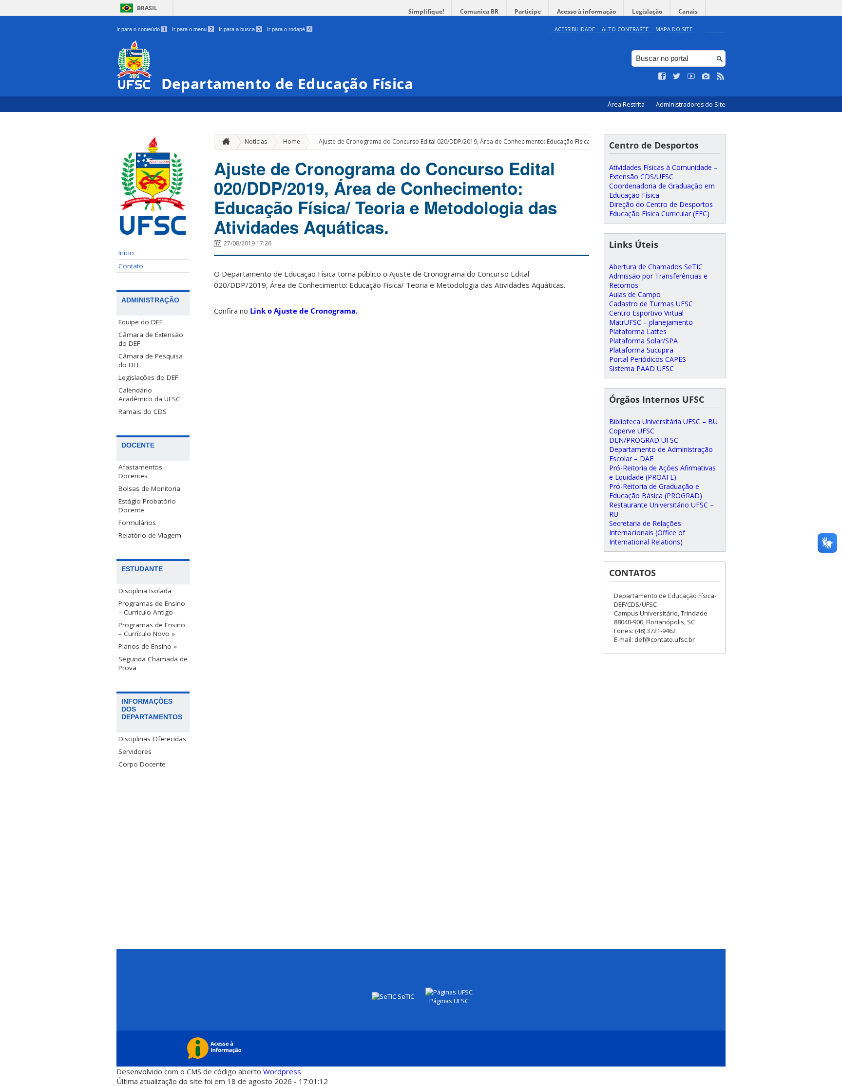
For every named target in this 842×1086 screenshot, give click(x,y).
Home (291, 141)
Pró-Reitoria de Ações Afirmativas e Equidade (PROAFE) (662, 472)
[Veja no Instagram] (706, 76)
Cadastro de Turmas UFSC (651, 303)
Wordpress (282, 1071)
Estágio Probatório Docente (147, 505)
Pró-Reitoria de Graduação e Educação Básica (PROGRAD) (655, 491)
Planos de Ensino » (147, 646)
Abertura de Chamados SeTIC (656, 266)
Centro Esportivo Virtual (646, 313)
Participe (528, 11)
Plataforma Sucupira (641, 350)
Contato (130, 266)
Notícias (256, 141)
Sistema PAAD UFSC (641, 368)
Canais (688, 11)
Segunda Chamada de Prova (153, 663)
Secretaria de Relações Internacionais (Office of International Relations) (647, 532)
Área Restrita (627, 104)
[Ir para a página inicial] (223, 142)
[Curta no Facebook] (662, 76)
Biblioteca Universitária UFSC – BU (663, 421)
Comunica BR (479, 11)
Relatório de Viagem (149, 535)
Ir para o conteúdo (141, 29)
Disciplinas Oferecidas (152, 738)
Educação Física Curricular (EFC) (659, 213)
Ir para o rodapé (289, 29)
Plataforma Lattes (638, 331)
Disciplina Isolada (145, 590)
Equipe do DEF (140, 322)
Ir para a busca (240, 29)
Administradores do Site (691, 104)
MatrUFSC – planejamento (651, 322)
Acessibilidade (575, 29)
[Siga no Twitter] (677, 76)
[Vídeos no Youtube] (691, 76)
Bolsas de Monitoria (149, 488)
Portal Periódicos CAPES (647, 359)
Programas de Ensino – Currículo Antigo (151, 608)
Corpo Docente (142, 764)
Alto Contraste (625, 29)
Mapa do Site (673, 29)
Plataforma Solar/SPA (643, 340)
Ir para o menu (192, 29)
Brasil (147, 8)
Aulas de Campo (635, 294)
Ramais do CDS (142, 411)
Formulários (137, 522)
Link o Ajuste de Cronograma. (303, 311)
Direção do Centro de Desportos (661, 204)
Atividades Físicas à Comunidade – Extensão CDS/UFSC (663, 172)
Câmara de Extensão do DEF (150, 339)
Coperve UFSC (631, 430)
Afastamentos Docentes (140, 471)
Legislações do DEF (148, 377)
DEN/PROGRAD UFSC (643, 440)
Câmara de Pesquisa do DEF (150, 360)
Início (126, 252)
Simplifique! (426, 11)
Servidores (135, 751)
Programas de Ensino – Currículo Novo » (151, 629)
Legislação (647, 11)
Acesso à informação (586, 11)
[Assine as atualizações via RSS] (721, 76)
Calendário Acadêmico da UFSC (149, 394)
